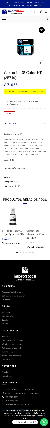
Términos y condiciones (12, 344)
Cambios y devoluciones (12, 340)
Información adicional (15, 168)
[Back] (4, 19)
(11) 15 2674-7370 (12, 401)
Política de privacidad (11, 348)
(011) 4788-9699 (11, 397)
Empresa (6, 336)
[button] (44, 422)
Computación (8, 316)
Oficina (5, 324)
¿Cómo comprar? (9, 352)
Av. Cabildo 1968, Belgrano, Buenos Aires (22, 393)
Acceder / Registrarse (11, 292)
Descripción (10, 123)
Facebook (6, 372)
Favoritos (6, 300)
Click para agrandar (41, 63)
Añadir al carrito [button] (12, 243)
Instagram (6, 376)
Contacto (6, 359)
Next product (46, 19)
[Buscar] (34, 12)
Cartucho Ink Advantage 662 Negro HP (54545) (37, 234)
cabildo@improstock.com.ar (17, 404)
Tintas (17, 182)
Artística (6, 312)
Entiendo (25, 424)
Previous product (39, 19)
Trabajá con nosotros (11, 356)
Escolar (5, 320)
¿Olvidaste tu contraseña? (13, 296)
